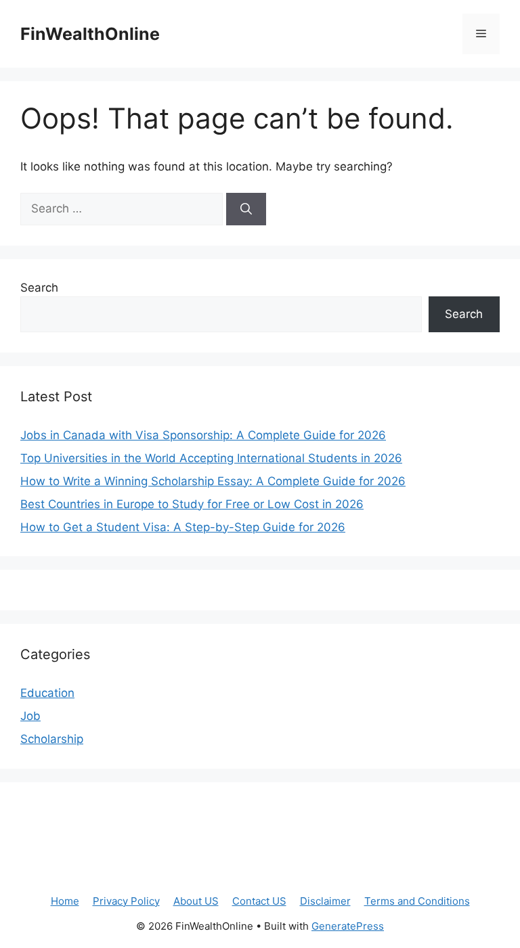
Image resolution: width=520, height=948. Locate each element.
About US (196, 901)
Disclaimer (325, 901)
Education (47, 693)
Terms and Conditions (417, 901)
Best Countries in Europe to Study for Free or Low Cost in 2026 (192, 504)
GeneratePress (347, 926)
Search (39, 287)
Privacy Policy (126, 901)
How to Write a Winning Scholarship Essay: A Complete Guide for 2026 (213, 481)
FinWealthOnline (90, 34)
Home (65, 901)
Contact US (259, 901)
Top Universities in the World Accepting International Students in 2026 (211, 458)
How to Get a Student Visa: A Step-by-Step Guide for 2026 (182, 527)
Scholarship (51, 739)
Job (30, 716)
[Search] (246, 209)
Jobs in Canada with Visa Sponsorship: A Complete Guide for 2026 (203, 435)
